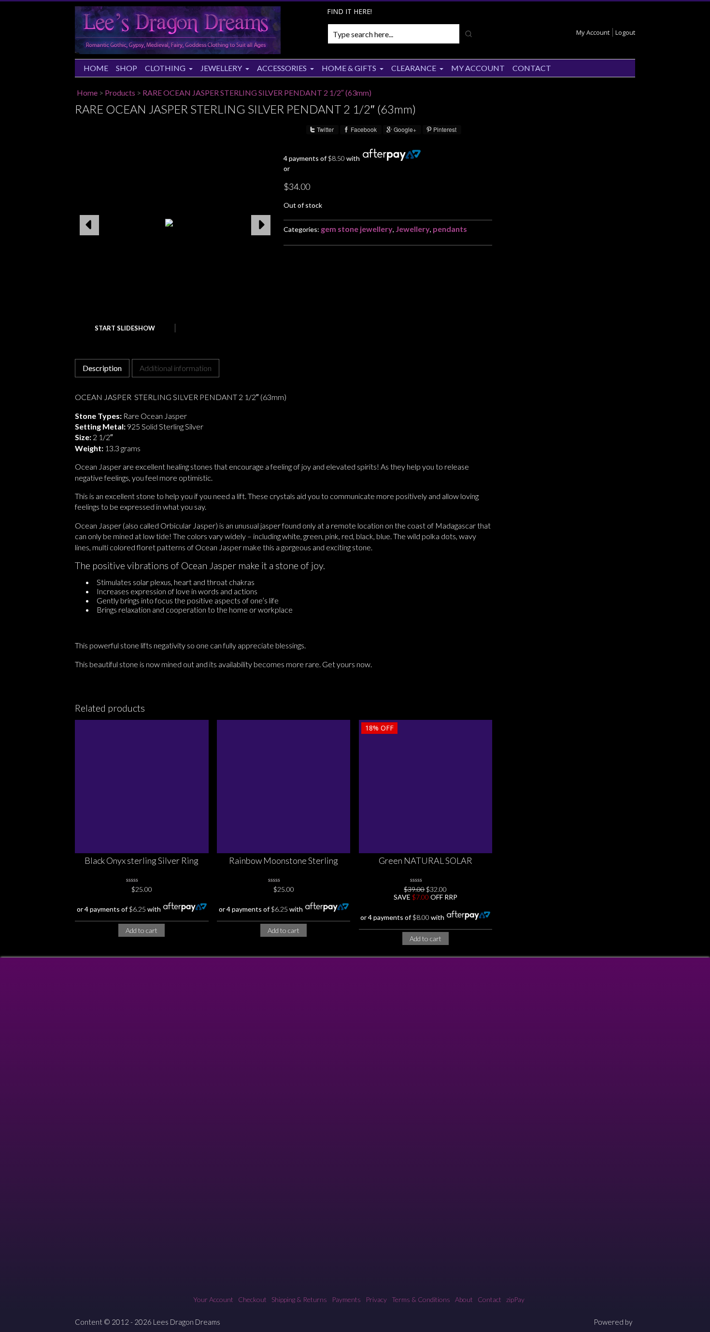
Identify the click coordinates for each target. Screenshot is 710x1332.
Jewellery (221, 67)
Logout (625, 32)
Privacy (376, 1299)
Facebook (364, 129)
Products (120, 92)
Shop (126, 67)
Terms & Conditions (421, 1299)
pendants (450, 228)
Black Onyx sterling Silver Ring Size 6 (142, 861)
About (464, 1299)
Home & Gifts (349, 67)
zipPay (515, 1299)
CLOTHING (165, 67)
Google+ (405, 129)
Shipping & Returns (299, 1299)
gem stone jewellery (357, 228)
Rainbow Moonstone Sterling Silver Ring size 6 (283, 861)
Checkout (252, 1299)
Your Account (213, 1299)
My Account (593, 32)
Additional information (176, 367)
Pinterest (444, 129)
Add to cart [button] (141, 930)
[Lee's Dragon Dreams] (178, 51)
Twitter (325, 129)
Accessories (282, 67)
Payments (346, 1299)
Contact (531, 67)
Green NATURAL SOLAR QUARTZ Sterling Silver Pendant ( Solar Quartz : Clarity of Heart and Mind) (425, 861)
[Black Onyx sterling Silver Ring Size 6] (142, 787)
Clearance (413, 67)
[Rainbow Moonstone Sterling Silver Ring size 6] (284, 787)
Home (96, 67)
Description (102, 367)
